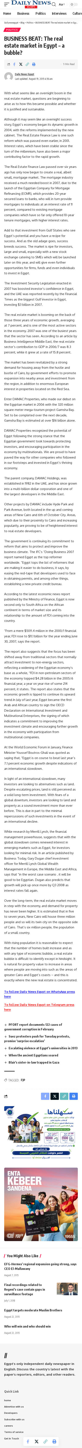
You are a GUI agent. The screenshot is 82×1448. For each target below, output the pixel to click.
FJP (23, 1080)
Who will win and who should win (27, 1326)
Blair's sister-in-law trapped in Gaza (34, 1062)
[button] (7, 4)
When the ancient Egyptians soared (33, 1055)
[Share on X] (21, 64)
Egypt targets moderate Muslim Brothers (33, 1310)
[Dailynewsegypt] (31, 4)
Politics (12, 30)
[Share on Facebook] (14, 64)
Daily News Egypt (24, 74)
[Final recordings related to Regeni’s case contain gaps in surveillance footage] (67, 1289)
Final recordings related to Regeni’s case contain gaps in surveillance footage (24, 1289)
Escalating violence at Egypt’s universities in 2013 (43, 1048)
